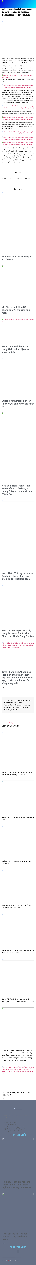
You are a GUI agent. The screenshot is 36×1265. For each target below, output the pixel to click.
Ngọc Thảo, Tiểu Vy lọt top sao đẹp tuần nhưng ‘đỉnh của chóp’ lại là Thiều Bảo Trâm (18, 576)
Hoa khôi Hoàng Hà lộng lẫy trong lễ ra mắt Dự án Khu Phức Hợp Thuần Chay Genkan (18, 633)
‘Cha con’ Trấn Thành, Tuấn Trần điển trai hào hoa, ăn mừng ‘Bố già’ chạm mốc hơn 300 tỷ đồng (17, 490)
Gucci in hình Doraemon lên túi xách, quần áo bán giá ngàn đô (18, 403)
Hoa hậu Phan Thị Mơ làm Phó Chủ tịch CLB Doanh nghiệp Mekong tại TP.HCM (17, 1184)
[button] (33, 3)
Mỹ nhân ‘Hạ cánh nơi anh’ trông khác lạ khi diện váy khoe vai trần (15, 349)
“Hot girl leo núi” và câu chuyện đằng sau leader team (15, 1236)
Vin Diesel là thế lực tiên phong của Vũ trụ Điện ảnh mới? (16, 310)
